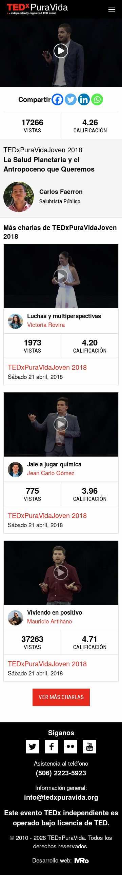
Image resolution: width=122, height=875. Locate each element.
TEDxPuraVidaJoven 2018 (47, 367)
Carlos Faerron (61, 191)
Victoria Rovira (46, 324)
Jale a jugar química (54, 464)
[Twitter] (71, 99)
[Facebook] (57, 99)
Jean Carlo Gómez (51, 472)
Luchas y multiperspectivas (64, 316)
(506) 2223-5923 (61, 772)
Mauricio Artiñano (49, 621)
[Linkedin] (84, 99)
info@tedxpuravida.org (61, 797)
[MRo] (82, 860)
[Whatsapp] (97, 99)
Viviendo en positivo (54, 612)
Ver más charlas (61, 697)
